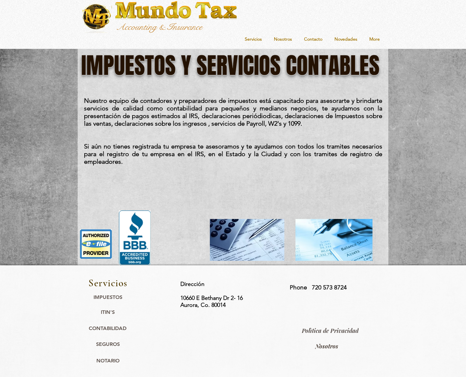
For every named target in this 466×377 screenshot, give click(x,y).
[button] (253, 39)
